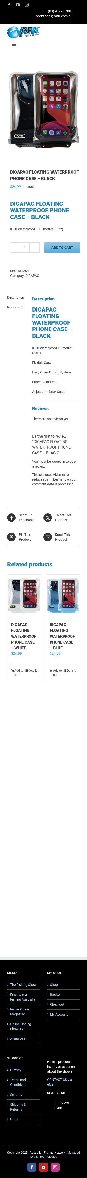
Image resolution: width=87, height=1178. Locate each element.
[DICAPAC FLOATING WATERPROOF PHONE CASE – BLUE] (63, 596)
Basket (55, 994)
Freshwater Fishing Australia (22, 997)
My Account (59, 1014)
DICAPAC (32, 276)
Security (16, 1095)
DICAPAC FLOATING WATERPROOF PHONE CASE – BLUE (62, 636)
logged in (58, 461)
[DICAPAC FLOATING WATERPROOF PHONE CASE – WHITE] (24, 596)
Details (32, 670)
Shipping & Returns (18, 1107)
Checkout (57, 1004)
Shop (54, 985)
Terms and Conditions (18, 1082)
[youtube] (18, 5)
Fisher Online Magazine (19, 1011)
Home (14, 1119)
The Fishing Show (23, 985)
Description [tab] (15, 297)
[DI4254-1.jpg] (43, 110)
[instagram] (27, 5)
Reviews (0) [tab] (16, 307)
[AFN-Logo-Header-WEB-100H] (23, 28)
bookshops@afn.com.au (53, 16)
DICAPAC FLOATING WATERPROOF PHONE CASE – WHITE (23, 636)
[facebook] (9, 5)
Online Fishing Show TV (20, 1026)
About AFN (18, 1039)
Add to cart (62, 247)
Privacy (15, 1070)
